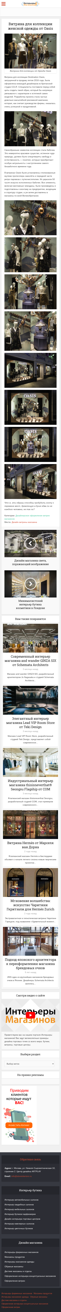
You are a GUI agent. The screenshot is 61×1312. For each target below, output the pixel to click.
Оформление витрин (15, 1281)
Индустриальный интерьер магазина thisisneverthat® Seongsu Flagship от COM (30, 785)
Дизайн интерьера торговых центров (22, 1219)
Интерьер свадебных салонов (19, 1204)
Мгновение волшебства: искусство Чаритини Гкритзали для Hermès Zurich (30, 905)
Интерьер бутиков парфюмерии (20, 1214)
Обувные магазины (14, 1266)
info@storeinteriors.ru (21, 1176)
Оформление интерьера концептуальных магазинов (30, 1276)
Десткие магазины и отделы (18, 1271)
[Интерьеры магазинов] (30, 3)
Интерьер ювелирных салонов (19, 1223)
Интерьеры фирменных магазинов (21, 1252)
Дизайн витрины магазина (24, 522)
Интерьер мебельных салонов (19, 1209)
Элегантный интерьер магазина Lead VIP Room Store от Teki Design (30, 722)
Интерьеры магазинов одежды (19, 1262)
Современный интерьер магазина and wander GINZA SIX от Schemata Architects (30, 660)
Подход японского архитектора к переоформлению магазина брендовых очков (30, 963)
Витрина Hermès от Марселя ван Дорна (30, 845)
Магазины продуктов (15, 1257)
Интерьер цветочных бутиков (19, 1228)
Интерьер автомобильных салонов (21, 1200)
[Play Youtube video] (30, 1015)
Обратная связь (30, 1159)
